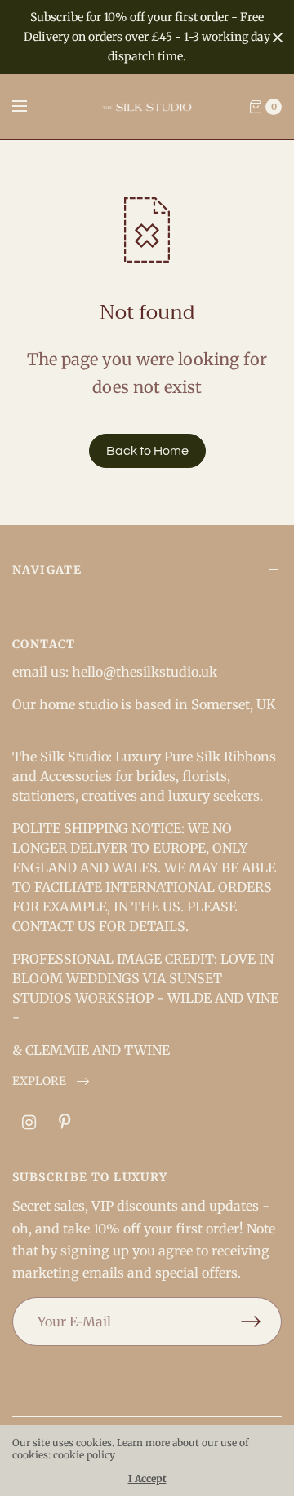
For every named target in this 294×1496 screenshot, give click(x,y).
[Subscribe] (261, 1321)
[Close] (277, 37)
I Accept (147, 1479)
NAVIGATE (47, 570)
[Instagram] (28, 1122)
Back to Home (147, 450)
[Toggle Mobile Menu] (30, 107)
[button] (50, 1081)
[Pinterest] (64, 1122)
